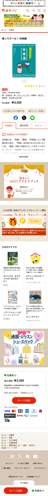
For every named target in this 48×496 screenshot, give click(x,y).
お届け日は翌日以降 (12, 387)
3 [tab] (24, 238)
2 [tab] (21, 238)
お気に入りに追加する (15, 111)
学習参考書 (13, 442)
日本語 (3, 448)
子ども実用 (13, 440)
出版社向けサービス (15, 476)
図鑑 (10, 437)
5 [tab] (29, 238)
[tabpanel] (24, 222)
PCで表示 (24, 483)
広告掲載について (33, 476)
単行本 (31, 445)
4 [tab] (26, 238)
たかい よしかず (23, 95)
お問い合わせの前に (11, 392)
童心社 (40, 95)
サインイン (9, 463)
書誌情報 (24, 125)
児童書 (11, 29)
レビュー (39, 125)
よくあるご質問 (23, 463)
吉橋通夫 (8, 95)
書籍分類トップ (14, 445)
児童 (24, 445)
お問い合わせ (38, 463)
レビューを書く (37, 111)
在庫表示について (27, 392)
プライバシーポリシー (22, 468)
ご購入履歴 (6, 468)
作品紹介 (9, 125)
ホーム (3, 29)
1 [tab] (18, 238)
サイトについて (40, 468)
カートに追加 (24, 400)
